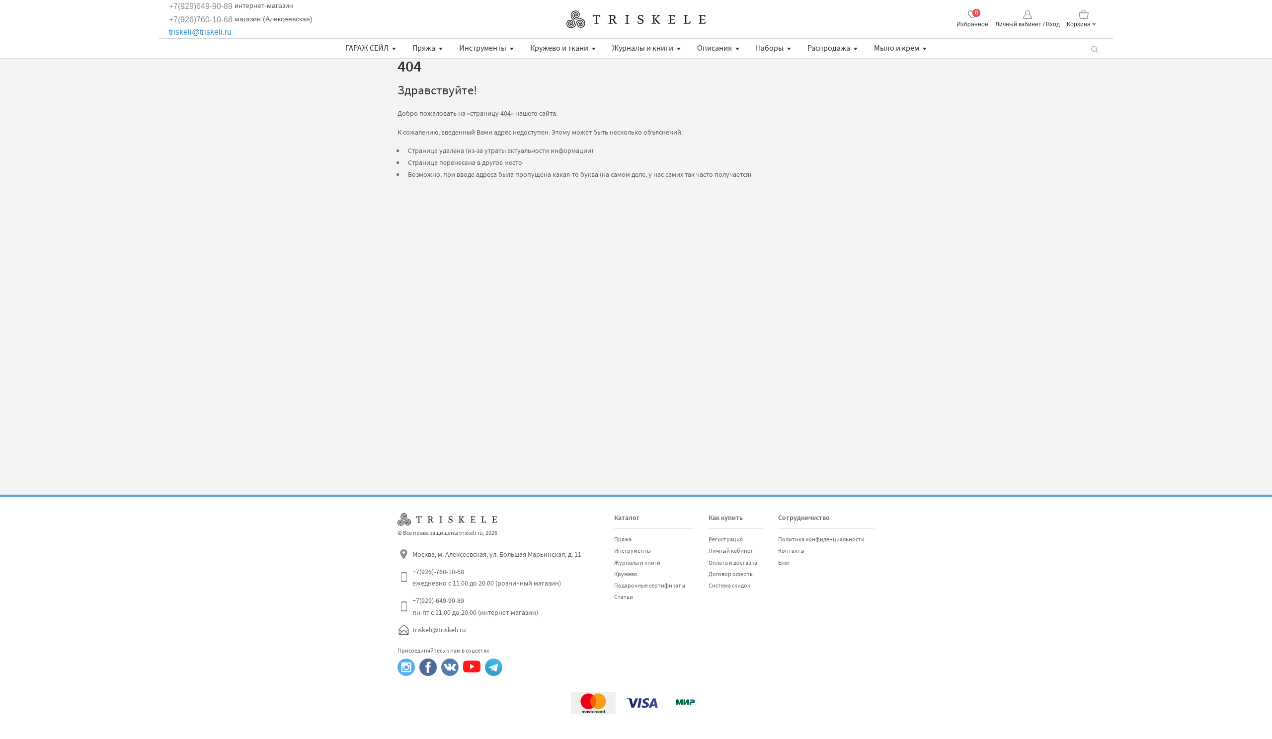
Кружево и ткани (559, 48)
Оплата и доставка (733, 563)
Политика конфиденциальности (821, 539)
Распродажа (828, 48)
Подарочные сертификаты (649, 586)
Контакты (791, 551)
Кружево (625, 574)
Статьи (623, 597)
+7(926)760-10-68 (201, 19)
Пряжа (423, 48)
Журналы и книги (642, 48)
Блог (784, 563)
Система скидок (729, 586)
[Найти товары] (1094, 48)
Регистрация (726, 539)
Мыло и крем (896, 48)
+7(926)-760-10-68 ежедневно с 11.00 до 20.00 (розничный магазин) (486, 577)
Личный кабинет (731, 551)
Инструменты (482, 48)
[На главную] (636, 19)
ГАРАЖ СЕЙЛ (367, 48)
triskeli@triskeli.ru (200, 32)
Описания (714, 48)
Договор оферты (731, 574)
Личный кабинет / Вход (1027, 24)
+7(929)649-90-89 (201, 6)
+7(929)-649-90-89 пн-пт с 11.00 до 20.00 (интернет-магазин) (475, 606)
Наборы (770, 48)
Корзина (1079, 24)
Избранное (972, 24)
